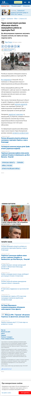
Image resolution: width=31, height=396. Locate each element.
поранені (20, 162)
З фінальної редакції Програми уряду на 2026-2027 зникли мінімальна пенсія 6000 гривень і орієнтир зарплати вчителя (19, 15)
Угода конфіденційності (7, 338)
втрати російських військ (11, 168)
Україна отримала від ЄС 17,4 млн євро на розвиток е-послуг (14, 323)
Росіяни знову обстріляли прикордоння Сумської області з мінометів (13, 282)
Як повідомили (6, 80)
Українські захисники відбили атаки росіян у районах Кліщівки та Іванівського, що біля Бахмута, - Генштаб (15, 155)
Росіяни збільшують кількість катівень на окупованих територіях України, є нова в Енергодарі (14, 140)
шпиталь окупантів (21, 104)
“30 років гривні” (16, 6)
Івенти (3, 333)
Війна (15, 18)
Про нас (3, 330)
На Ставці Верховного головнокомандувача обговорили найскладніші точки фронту (13, 307)
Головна (3, 18)
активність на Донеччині (20, 133)
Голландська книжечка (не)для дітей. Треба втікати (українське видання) (15, 147)
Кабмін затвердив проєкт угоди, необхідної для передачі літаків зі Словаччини (15, 275)
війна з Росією (7, 165)
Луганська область (8, 162)
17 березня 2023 (23, 18)
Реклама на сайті (5, 331)
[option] (15, 12)
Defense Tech (5, 6)
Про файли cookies (6, 392)
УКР (25, 2)
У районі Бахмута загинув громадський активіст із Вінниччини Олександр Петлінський (13, 266)
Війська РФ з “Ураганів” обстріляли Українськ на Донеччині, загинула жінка (15, 316)
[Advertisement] (15, 185)
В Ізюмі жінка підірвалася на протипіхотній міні (15, 290)
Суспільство (10, 18)
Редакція (3, 335)
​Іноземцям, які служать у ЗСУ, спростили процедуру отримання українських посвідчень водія (13, 298)
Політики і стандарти (6, 337)
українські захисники (16, 114)
